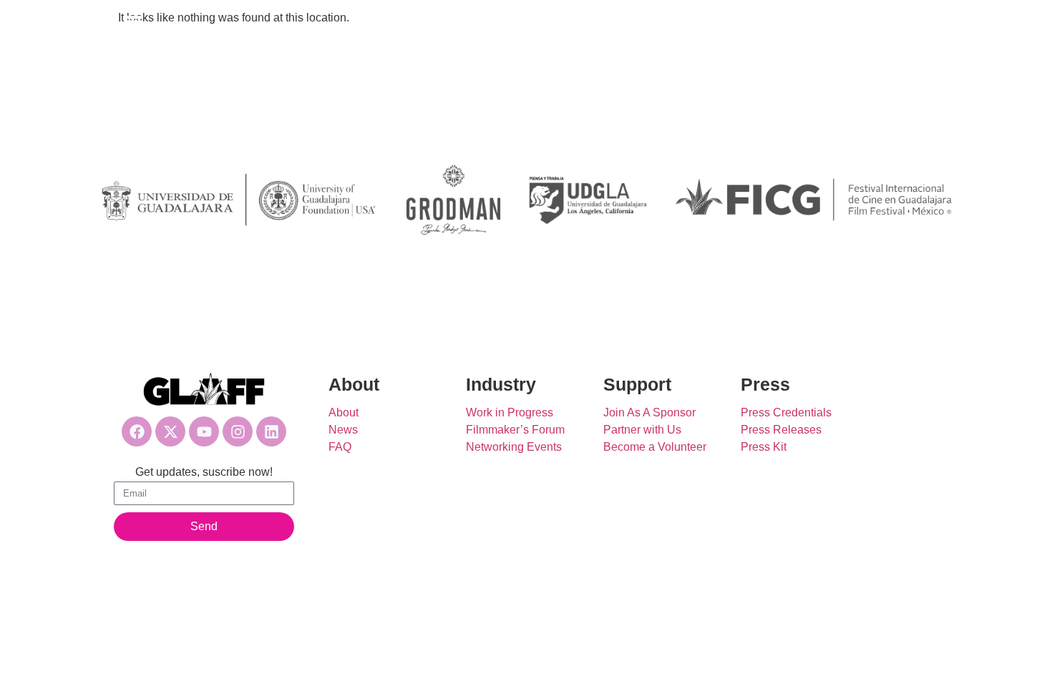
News (343, 430)
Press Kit (763, 447)
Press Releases (781, 430)
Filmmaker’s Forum (515, 430)
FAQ (339, 447)
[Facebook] (137, 431)
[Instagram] (238, 431)
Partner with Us (642, 430)
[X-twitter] (170, 431)
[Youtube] (204, 431)
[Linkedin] (271, 431)
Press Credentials (786, 412)
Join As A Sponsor (649, 412)
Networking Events (514, 447)
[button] (133, 23)
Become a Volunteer (654, 447)
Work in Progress (509, 412)
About (343, 412)
